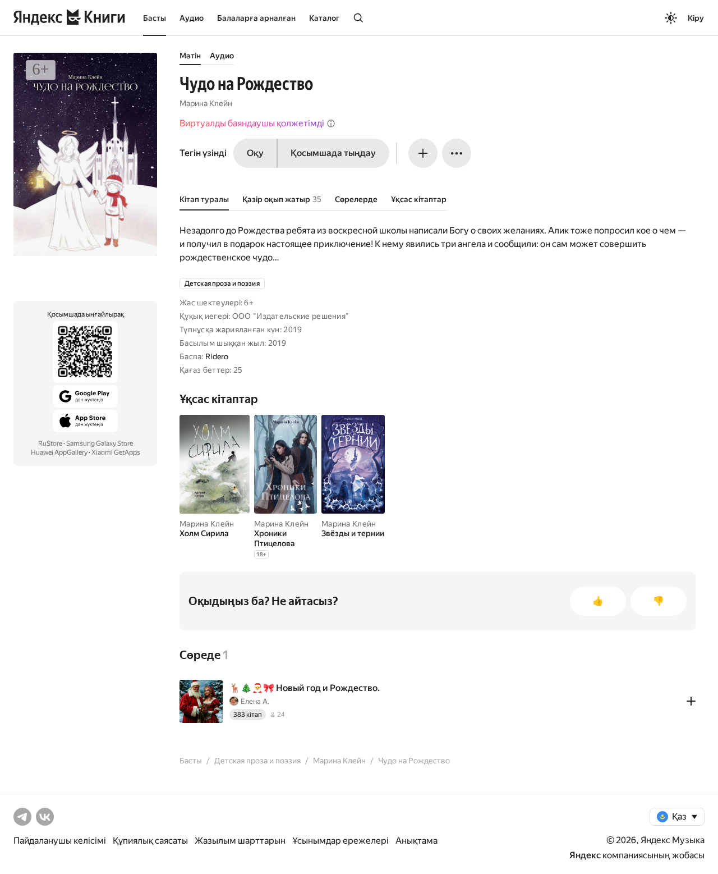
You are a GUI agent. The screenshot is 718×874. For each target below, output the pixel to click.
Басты (154, 17)
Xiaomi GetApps (115, 452)
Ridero (217, 356)
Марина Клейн (206, 103)
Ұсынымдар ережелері (340, 840)
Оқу (255, 153)
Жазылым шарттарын (240, 840)
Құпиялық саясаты (150, 840)
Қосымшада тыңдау (333, 153)
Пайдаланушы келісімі (59, 840)
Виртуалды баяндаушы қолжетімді (252, 123)
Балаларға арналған (256, 17)
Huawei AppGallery (59, 452)
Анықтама (416, 840)
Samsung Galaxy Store (99, 443)
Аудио (192, 17)
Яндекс (585, 855)
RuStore (50, 443)
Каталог (324, 17)
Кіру (696, 17)
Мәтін (190, 55)
